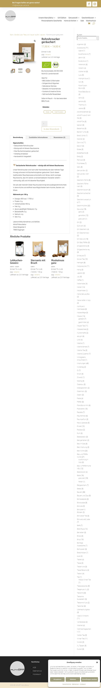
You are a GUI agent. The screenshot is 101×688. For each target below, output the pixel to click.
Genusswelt (73, 18)
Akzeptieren (57, 679)
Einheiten (46, 107)
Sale (82, 21)
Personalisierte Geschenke (51, 21)
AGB (34, 667)
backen (42, 35)
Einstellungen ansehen (89, 679)
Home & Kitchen (70, 21)
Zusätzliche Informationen (38, 137)
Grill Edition (62, 18)
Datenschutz (75, 684)
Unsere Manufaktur (45, 18)
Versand (48, 54)
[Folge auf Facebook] (89, 4)
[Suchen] (98, 38)
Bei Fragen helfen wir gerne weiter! (26, 3)
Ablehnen (73, 679)
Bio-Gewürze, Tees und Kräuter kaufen (27, 35)
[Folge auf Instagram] (94, 4)
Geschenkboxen (88, 18)
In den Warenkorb (51, 129)
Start (11, 35)
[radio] (47, 111)
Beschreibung (18, 137)
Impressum (83, 684)
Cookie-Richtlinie (67, 684)
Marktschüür (91, 21)
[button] (97, 662)
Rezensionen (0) (59, 137)
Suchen (79, 35)
